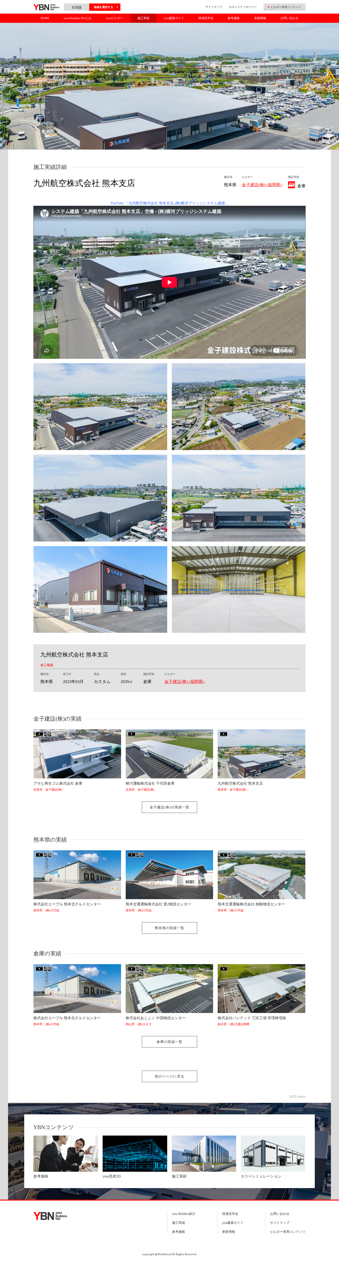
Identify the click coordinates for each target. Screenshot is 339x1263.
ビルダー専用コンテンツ (288, 1232)
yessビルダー (114, 18)
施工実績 (143, 18)
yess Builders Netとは (77, 18)
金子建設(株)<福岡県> (262, 185)
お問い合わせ (289, 18)
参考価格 (234, 18)
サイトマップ (213, 7)
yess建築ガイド (174, 18)
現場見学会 (205, 18)
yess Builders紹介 (184, 1214)
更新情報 (260, 18)
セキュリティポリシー (243, 7)
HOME (45, 18)
